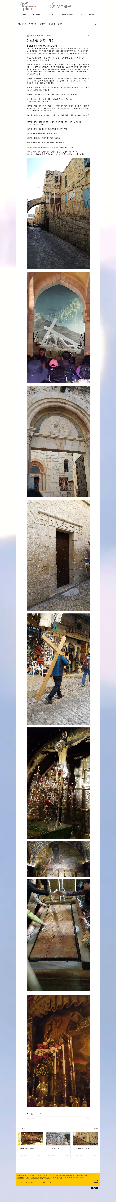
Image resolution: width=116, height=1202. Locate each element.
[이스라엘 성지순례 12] (58, 1138)
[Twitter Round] (94, 1200)
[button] (96, 24)
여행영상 (52, 24)
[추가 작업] (89, 36)
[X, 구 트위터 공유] (32, 1114)
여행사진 (61, 24)
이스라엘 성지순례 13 (27, 1149)
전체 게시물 (22, 24)
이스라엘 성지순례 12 (54, 1149)
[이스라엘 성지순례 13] (30, 1138)
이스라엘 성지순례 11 (82, 1149)
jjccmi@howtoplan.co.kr (40, 1189)
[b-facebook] (92, 1200)
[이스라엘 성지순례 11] (85, 1138)
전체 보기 (96, 1128)
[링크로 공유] (40, 1114)
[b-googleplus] (97, 1200)
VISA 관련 (32, 24)
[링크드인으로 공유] (36, 1114)
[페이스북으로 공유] (27, 1114)
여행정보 (43, 24)
